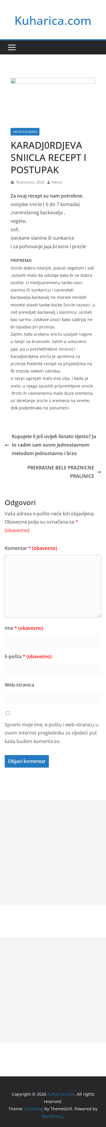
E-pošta (28, 656)
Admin (57, 182)
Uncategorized (25, 132)
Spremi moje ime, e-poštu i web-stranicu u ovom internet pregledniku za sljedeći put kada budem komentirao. (51, 733)
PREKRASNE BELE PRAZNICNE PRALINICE (60, 471)
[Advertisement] (53, 852)
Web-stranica (19, 685)
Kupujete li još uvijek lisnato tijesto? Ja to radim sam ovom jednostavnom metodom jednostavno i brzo (54, 445)
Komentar (31, 548)
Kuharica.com (53, 20)
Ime (24, 628)
